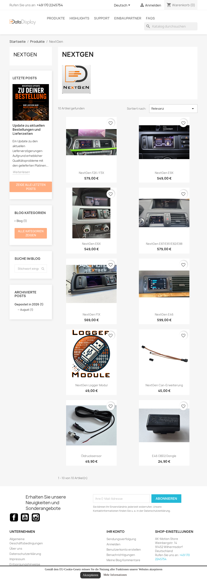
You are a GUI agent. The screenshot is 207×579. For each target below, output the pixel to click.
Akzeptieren (90, 575)
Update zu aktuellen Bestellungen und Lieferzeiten (29, 129)
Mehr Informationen (115, 574)
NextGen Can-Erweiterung (164, 385)
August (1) (26, 309)
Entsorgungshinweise (25, 564)
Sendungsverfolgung (121, 539)
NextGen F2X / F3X (91, 173)
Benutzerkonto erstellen (124, 549)
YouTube (25, 517)
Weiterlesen (21, 172)
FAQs (150, 18)
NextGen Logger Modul (91, 385)
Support (102, 18)
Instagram (36, 517)
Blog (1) (22, 221)
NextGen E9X (164, 173)
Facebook (14, 517)
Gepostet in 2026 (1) (29, 304)
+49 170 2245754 (50, 5)
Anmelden (113, 544)
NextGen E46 (164, 314)
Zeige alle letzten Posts (30, 187)
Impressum (17, 559)
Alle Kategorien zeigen (30, 233)
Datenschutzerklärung (25, 554)
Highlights (79, 18)
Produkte (56, 18)
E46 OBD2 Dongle (164, 456)
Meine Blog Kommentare (123, 560)
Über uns (16, 548)
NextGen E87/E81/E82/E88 (164, 244)
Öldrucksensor (91, 456)
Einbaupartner (127, 18)
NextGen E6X (91, 244)
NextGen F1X (91, 314)
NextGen (25, 54)
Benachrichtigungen (121, 555)
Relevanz (173, 108)
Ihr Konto (116, 531)
